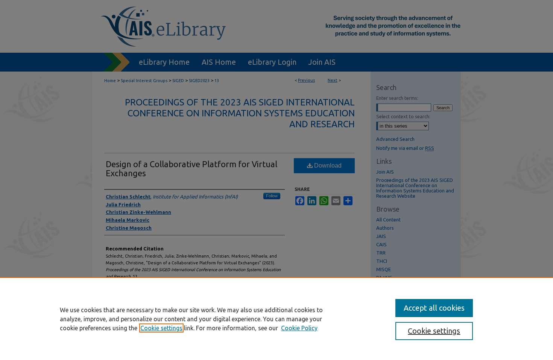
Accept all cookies (434, 308)
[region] (276, 318)
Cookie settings (161, 328)
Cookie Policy (299, 328)
